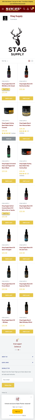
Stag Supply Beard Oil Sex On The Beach (25, 207)
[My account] (28, 9)
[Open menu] (3, 9)
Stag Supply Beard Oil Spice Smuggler (8, 248)
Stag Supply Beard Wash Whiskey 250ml (25, 321)
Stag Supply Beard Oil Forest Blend (8, 285)
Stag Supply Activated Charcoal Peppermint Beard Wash (9, 166)
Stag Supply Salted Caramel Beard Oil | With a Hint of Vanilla (8, 208)
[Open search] (24, 9)
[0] (31, 9)
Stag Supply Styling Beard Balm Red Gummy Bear (25, 166)
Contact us (17, 346)
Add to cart (8, 98)
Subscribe (8, 385)
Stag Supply (5, 81)
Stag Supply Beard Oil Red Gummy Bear (25, 85)
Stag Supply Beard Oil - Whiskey (8, 321)
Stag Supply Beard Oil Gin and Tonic (25, 248)
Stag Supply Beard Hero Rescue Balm (25, 124)
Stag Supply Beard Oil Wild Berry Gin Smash (8, 85)
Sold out (8, 138)
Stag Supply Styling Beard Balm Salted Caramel (8, 125)
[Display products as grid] (29, 61)
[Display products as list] (32, 61)
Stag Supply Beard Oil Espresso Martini (25, 285)
